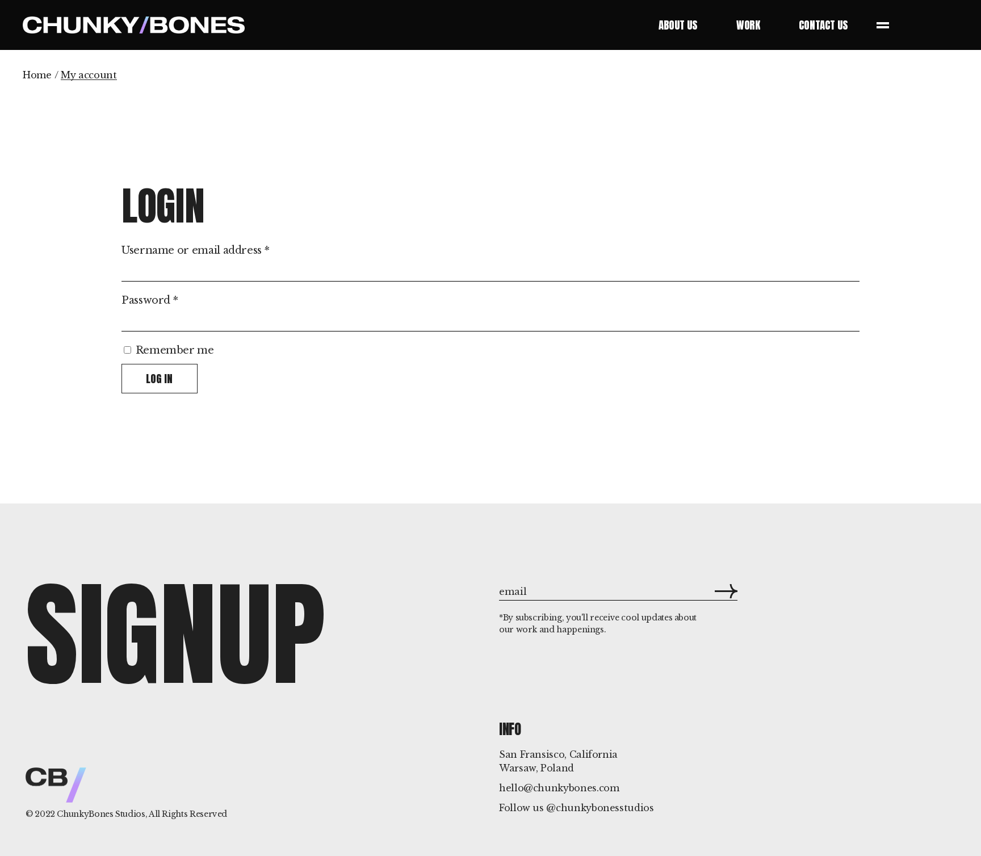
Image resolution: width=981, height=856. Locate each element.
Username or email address (195, 250)
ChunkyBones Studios (101, 814)
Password (149, 300)
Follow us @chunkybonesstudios (576, 807)
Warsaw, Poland (536, 768)
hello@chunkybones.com (559, 788)
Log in (159, 379)
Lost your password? (173, 406)
